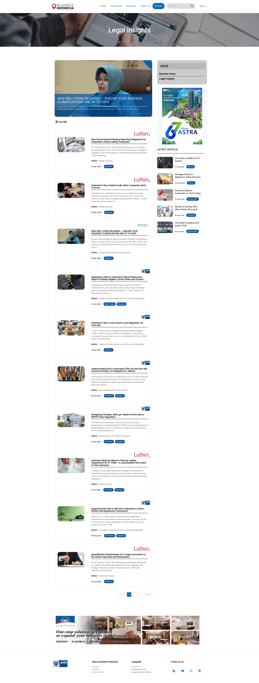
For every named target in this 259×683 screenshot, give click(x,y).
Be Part (158, 6)
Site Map (95, 669)
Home (103, 6)
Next (148, 594)
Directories (116, 6)
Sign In (203, 6)
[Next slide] (148, 88)
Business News (167, 73)
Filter (63, 121)
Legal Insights (166, 78)
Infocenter (131, 6)
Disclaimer (135, 667)
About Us (145, 6)
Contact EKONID (98, 672)
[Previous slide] (58, 88)
